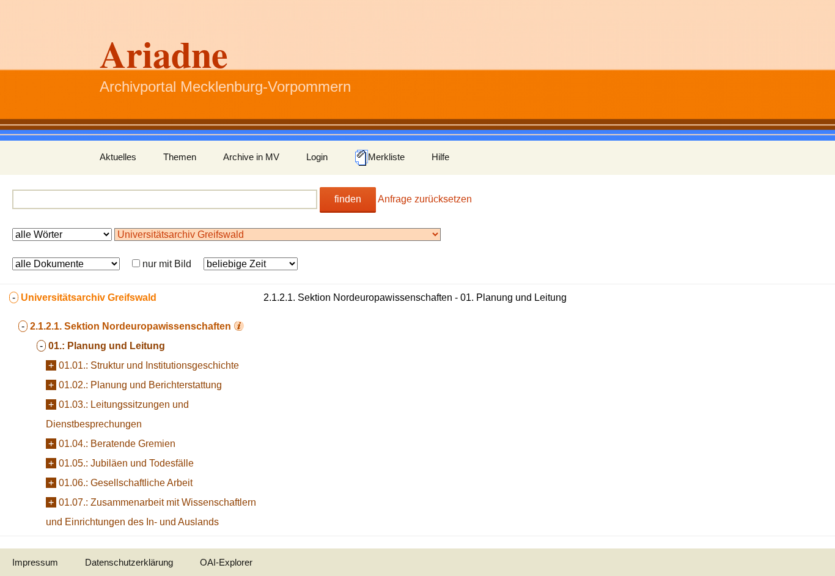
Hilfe (440, 157)
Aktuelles (118, 157)
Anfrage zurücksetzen (425, 199)
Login (317, 157)
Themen (179, 157)
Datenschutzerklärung (129, 562)
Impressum (35, 562)
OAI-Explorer (226, 562)
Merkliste (386, 157)
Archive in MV (251, 157)
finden (347, 199)
